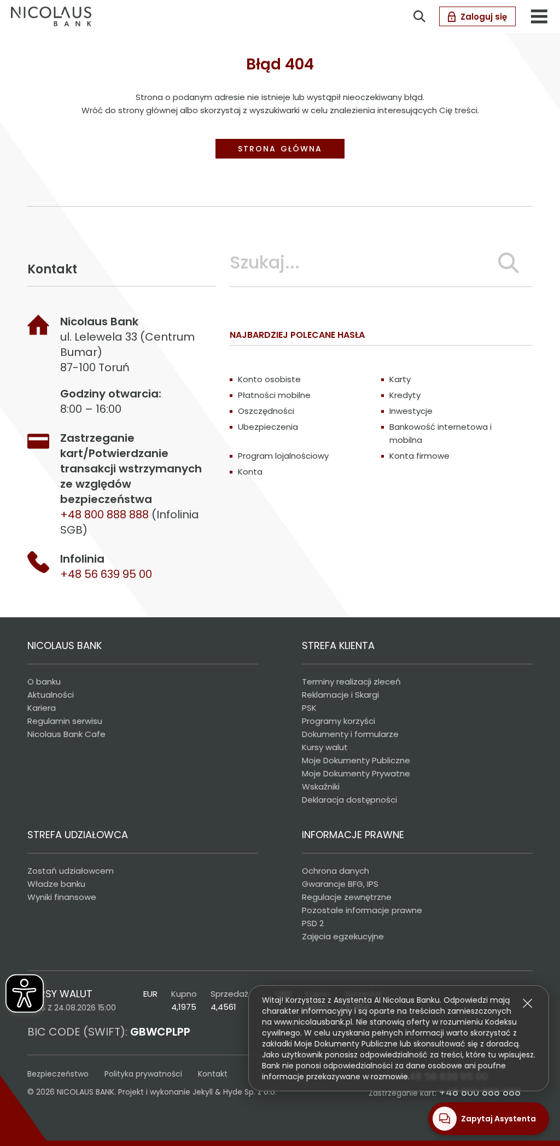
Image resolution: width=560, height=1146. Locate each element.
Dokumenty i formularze (350, 734)
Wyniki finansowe (61, 897)
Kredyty (405, 395)
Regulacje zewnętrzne (347, 897)
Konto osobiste (269, 379)
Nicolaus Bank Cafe (66, 734)
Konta (250, 471)
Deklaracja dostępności (349, 799)
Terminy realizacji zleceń (351, 681)
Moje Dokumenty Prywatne (356, 773)
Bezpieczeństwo (58, 1073)
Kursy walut (325, 747)
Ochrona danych (335, 870)
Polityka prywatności (143, 1073)
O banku (44, 681)
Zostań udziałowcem (70, 870)
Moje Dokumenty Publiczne (356, 760)
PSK (309, 708)
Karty (400, 379)
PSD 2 (313, 923)
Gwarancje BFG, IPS (340, 884)
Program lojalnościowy (283, 455)
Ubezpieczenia (268, 426)
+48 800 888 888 (480, 1092)
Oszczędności (266, 411)
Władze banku (56, 884)
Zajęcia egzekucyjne (343, 936)
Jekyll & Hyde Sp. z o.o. (234, 1091)
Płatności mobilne (274, 395)
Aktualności (50, 694)
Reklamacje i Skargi (340, 694)
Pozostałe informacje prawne (362, 910)
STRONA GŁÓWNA (280, 148)
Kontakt (213, 1073)
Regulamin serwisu (64, 721)
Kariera (41, 708)
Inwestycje (411, 411)
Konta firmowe (419, 455)
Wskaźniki (321, 786)
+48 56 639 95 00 (106, 574)
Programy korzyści (338, 721)
